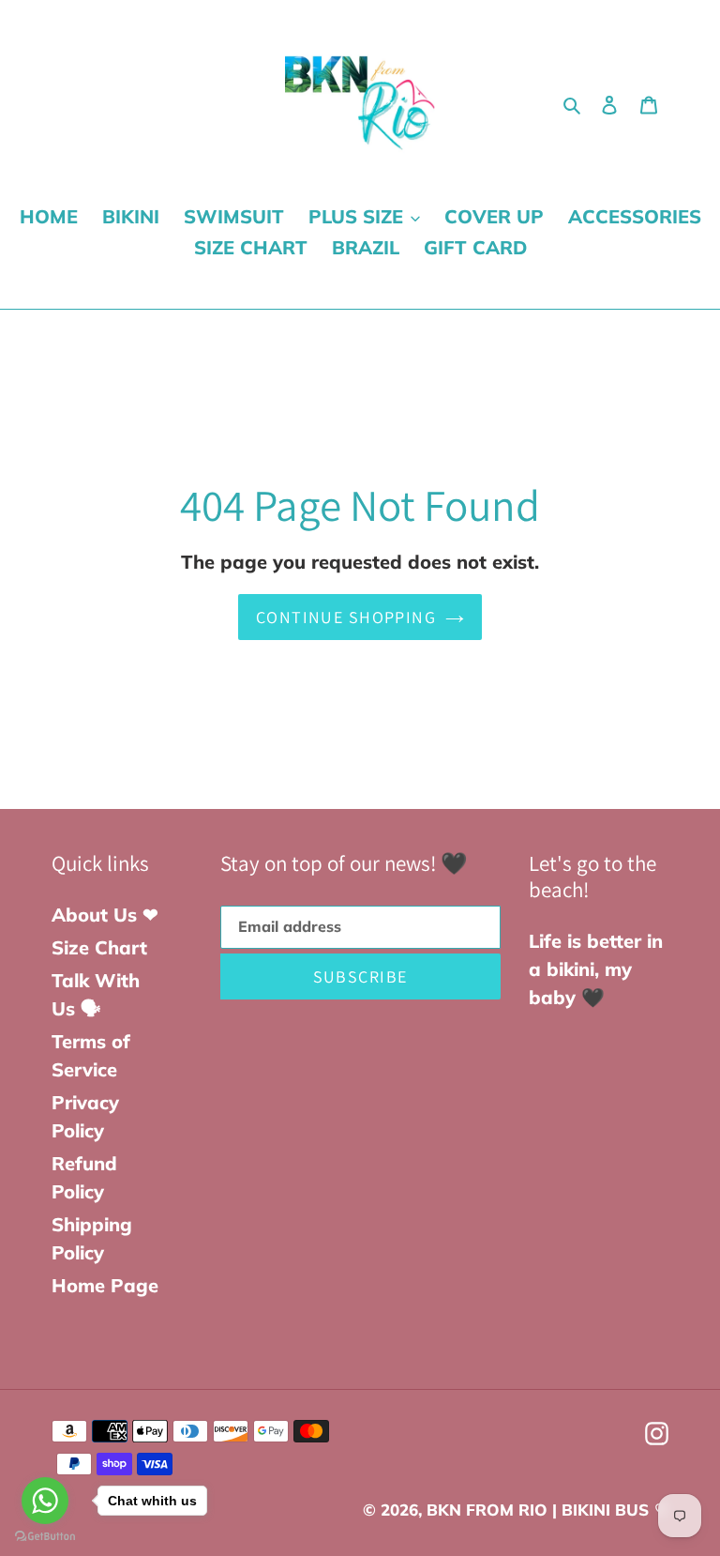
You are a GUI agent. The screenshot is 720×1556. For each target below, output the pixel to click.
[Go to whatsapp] (45, 1500)
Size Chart (99, 947)
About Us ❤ (105, 914)
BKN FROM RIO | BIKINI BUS (538, 1509)
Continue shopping (346, 617)
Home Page (105, 1285)
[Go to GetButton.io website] (45, 1537)
